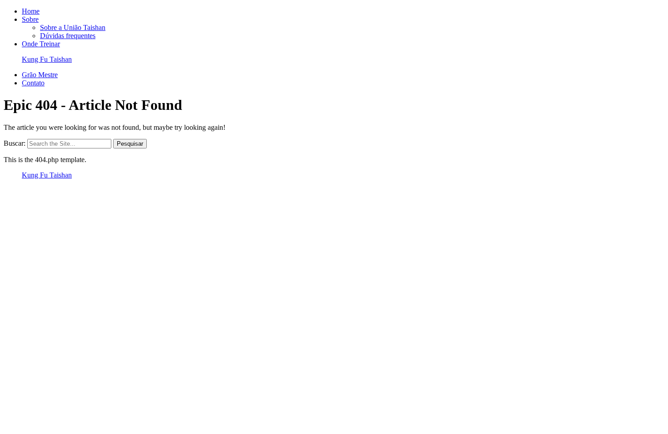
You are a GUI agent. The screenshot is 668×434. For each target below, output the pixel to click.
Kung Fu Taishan (47, 59)
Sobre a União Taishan (72, 27)
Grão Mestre (40, 75)
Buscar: (14, 143)
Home (31, 11)
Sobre (30, 19)
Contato (33, 83)
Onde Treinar (41, 44)
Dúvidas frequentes (67, 35)
